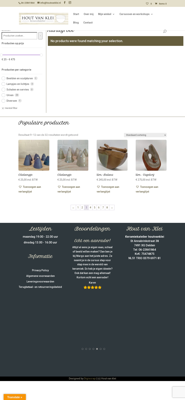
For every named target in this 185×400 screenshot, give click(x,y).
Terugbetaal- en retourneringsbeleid (40, 287)
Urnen (10, 95)
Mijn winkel (104, 14)
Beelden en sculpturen (20, 78)
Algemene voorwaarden (40, 275)
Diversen (12, 100)
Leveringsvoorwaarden (40, 281)
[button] (33, 189)
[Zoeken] (40, 35)
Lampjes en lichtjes (18, 84)
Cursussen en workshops (134, 14)
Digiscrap (90, 378)
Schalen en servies (18, 89)
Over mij (89, 14)
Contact (88, 22)
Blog (76, 22)
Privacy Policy (40, 270)
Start (76, 14)
